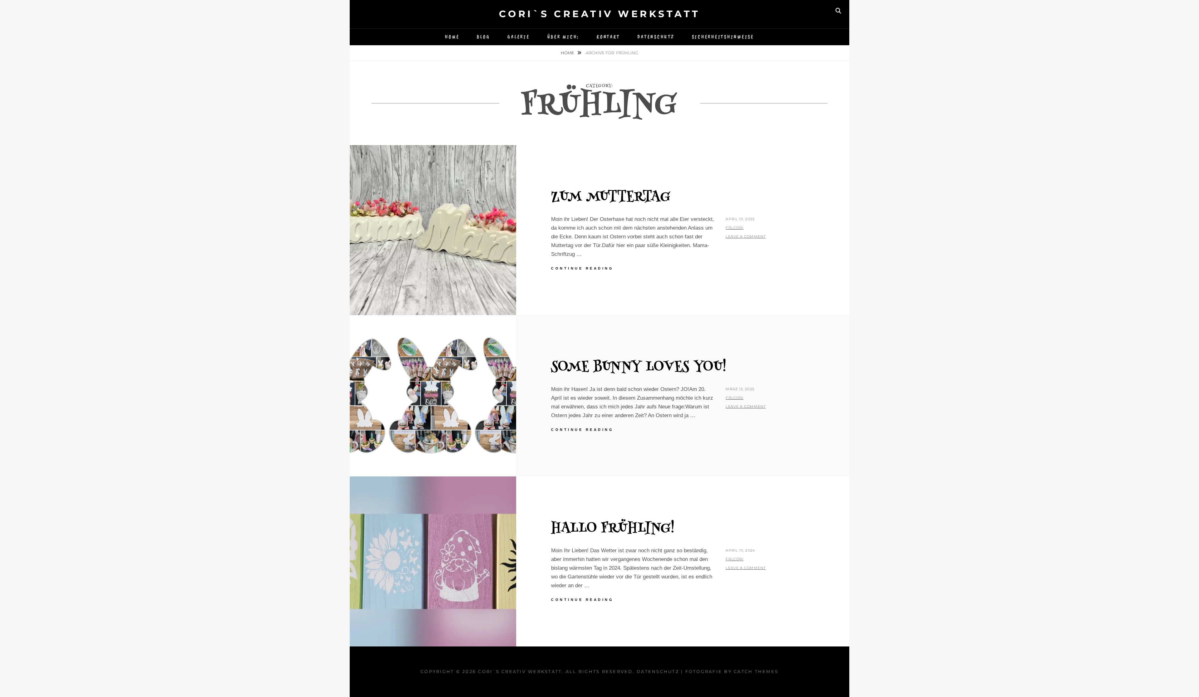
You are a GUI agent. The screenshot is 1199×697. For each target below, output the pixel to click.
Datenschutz (655, 37)
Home (452, 37)
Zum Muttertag (611, 197)
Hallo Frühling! (613, 529)
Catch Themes (756, 671)
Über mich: (563, 37)
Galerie (518, 37)
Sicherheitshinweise (723, 37)
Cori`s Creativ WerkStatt (599, 14)
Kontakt (608, 37)
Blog (483, 37)
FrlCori (734, 228)
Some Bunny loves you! (639, 367)
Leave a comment (746, 236)
